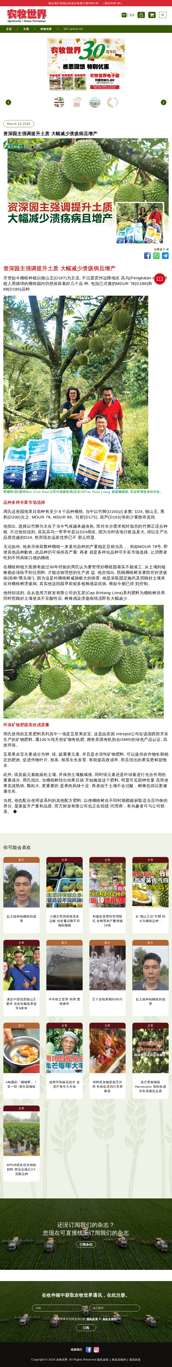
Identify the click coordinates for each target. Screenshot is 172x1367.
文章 (26, 29)
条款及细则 (110, 1319)
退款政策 (135, 1359)
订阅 (86, 1327)
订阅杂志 (86, 1244)
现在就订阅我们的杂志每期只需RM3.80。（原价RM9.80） (86, 3)
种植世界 (46, 29)
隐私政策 (92, 1319)
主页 (9, 29)
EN (132, 15)
